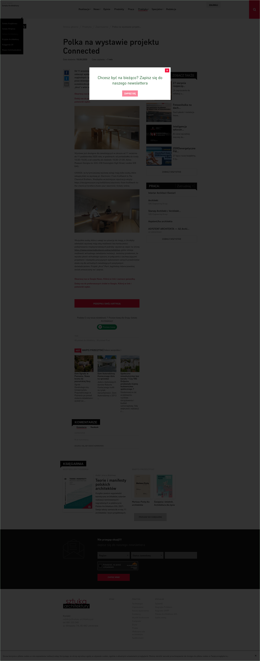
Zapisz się (130, 93)
